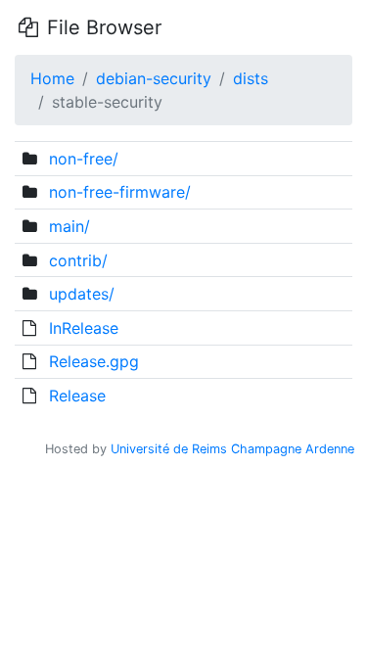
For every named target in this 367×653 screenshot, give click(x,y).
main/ (69, 226)
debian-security (153, 78)
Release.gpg (94, 361)
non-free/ (83, 158)
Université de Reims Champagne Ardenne (232, 449)
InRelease (83, 328)
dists (250, 78)
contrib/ (78, 260)
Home (52, 78)
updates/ (82, 293)
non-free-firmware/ (120, 192)
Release (77, 395)
